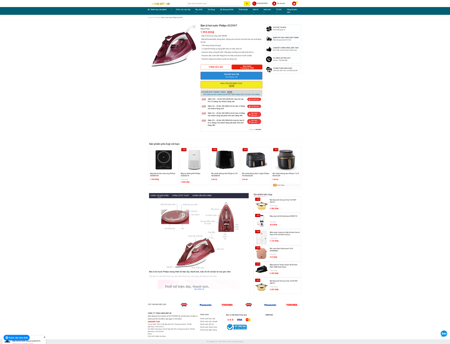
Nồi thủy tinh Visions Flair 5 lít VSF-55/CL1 (283, 201)
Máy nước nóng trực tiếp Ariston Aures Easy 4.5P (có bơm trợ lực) (285, 233)
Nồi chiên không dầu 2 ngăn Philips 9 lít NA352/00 (255, 175)
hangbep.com (154, 322)
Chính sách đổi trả (207, 324)
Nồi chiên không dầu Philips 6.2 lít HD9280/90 (224, 175)
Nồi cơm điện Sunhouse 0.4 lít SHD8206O (281, 250)
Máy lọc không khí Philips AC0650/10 (190, 175)
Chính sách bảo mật (207, 319)
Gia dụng (211, 9)
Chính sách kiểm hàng (208, 330)
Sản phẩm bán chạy (262, 194)
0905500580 (159, 331)
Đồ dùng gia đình (227, 9)
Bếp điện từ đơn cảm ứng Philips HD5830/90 (162, 175)
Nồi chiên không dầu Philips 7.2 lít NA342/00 (286, 175)
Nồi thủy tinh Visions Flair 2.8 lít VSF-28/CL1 (284, 282)
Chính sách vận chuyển (208, 321)
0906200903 (262, 3)
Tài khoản (281, 3)
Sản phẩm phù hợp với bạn (164, 143)
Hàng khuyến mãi (292, 11)
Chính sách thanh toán (208, 327)
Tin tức (279, 9)
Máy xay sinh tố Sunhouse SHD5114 (283, 216)
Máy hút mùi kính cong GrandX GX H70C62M (29, 336)
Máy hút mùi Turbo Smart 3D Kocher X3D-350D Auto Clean (284, 266)
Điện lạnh (267, 9)
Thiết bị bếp (243, 9)
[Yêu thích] (194, 26)
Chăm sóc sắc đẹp (183, 9)
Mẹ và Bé (198, 9)
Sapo (241, 341)
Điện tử (255, 9)
